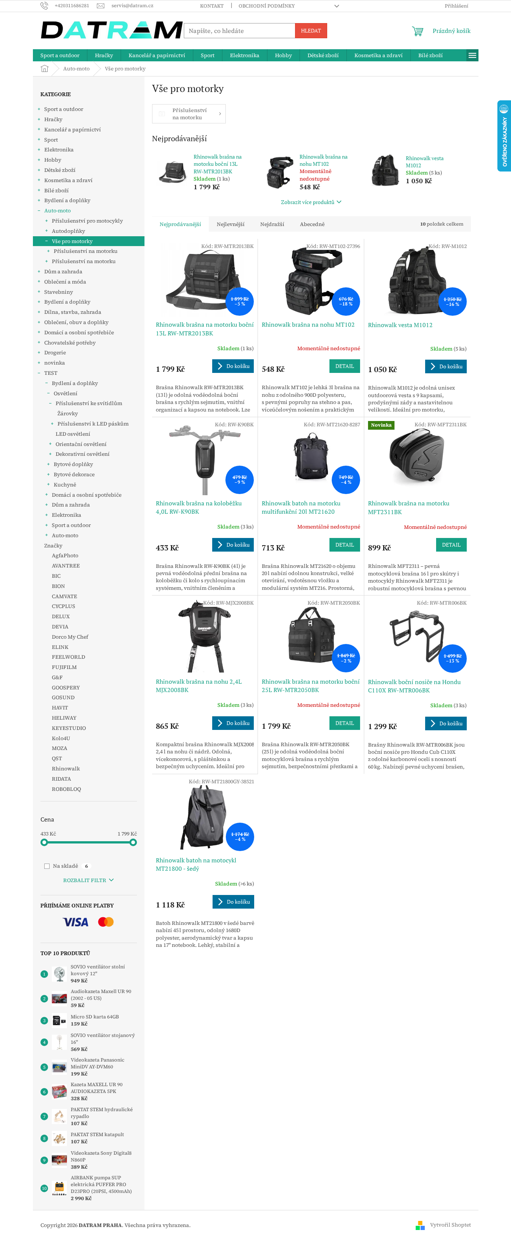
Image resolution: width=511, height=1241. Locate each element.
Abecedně (312, 224)
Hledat (311, 30)
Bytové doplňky (73, 464)
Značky (53, 545)
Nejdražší (272, 224)
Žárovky (67, 413)
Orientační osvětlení (81, 444)
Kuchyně (65, 484)
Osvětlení (66, 393)
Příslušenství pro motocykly (87, 221)
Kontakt (212, 6)
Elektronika (59, 149)
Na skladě (70, 866)
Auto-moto (57, 210)
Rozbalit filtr (84, 880)
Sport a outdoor (63, 109)
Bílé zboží (56, 190)
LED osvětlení (73, 434)
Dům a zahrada (63, 271)
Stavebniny (58, 292)
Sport (51, 139)
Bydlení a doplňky (67, 200)
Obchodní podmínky (267, 6)
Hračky (53, 119)
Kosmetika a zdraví (68, 180)
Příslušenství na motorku (86, 251)
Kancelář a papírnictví (72, 129)
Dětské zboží (60, 170)
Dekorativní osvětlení (83, 454)
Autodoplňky (68, 231)
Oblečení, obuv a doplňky (76, 322)
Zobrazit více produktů (307, 202)
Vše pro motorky (72, 241)
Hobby (52, 160)
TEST (50, 373)
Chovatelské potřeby (70, 342)
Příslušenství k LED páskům (93, 423)
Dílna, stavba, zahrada (72, 312)
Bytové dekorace (74, 474)
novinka (54, 362)
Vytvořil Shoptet (450, 1225)
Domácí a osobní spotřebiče (79, 332)
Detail (344, 365)
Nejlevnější (231, 224)
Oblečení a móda (65, 281)
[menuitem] (60, 55)
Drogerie (55, 352)
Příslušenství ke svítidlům (89, 403)
